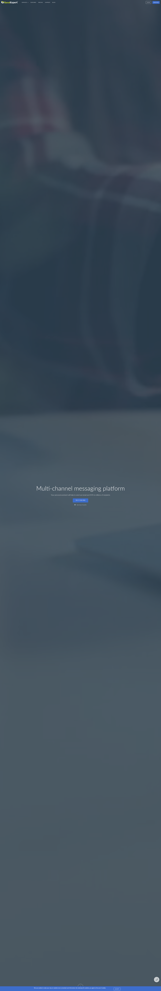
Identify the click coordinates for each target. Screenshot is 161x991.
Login (148, 2)
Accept (117, 988)
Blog (53, 2)
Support (47, 2)
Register (156, 2)
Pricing (40, 2)
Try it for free (80, 500)
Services (26, 2)
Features (33, 2)
